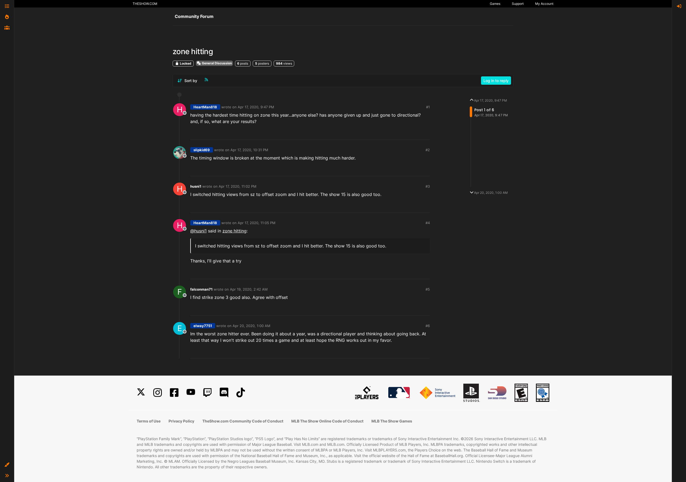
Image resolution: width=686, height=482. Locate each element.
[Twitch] (207, 393)
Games (495, 4)
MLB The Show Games (391, 421)
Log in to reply (496, 80)
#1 (428, 107)
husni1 (195, 186)
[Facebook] (174, 393)
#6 (428, 326)
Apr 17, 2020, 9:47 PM (256, 107)
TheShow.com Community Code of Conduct (242, 421)
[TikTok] (240, 393)
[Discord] (224, 393)
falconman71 (201, 289)
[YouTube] (191, 393)
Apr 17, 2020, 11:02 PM (237, 186)
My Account (544, 4)
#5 (428, 289)
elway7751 (202, 326)
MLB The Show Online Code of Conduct (327, 421)
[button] (7, 465)
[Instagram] (157, 393)
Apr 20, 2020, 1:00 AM (251, 326)
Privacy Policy (181, 421)
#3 (428, 186)
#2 (428, 150)
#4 (428, 223)
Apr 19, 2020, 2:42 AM (249, 289)
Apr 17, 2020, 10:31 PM (249, 150)
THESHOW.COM (145, 4)
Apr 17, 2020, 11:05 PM (256, 223)
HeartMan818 (205, 107)
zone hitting (234, 230)
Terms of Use (149, 421)
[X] (141, 393)
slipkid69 (201, 150)
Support (518, 4)
